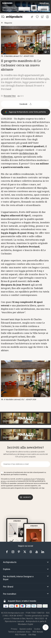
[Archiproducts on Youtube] (37, 551)
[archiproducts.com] (14, 16)
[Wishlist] (37, 16)
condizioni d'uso (29, 479)
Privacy (14, 629)
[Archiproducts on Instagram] (13, 551)
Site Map (32, 634)
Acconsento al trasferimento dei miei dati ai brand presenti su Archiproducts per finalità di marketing (23, 473)
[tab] (25, 562)
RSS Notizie (37, 632)
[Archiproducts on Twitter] (25, 551)
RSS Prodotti (20, 634)
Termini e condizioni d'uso (19, 632)
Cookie (37, 629)
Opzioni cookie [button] (25, 629)
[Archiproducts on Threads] (31, 551)
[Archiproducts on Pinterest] (19, 551)
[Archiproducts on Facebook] (8, 551)
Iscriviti (27, 497)
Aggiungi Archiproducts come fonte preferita (27, 112)
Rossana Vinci (10, 96)
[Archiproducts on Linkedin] (42, 551)
